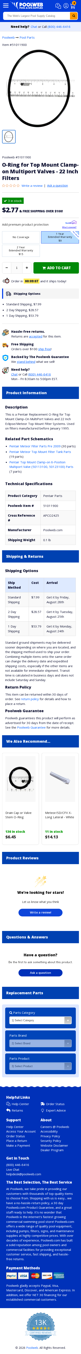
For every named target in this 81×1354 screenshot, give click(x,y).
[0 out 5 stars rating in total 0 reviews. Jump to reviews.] (12, 185)
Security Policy (50, 1141)
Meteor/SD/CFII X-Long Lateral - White (59, 815)
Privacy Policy (50, 1136)
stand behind (26, 362)
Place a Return (16, 1141)
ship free (44, 349)
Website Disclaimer (54, 1145)
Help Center (20, 1104)
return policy (30, 699)
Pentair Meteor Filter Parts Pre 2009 (35, 446)
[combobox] (40, 16)
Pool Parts (27, 37)
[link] (56, 268)
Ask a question (57, 185)
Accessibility (49, 1131)
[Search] (73, 16)
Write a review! (40, 912)
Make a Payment (18, 1145)
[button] (58, 6)
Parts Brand (18, 1035)
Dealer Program (52, 1150)
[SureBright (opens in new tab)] (70, 223)
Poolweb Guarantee (31, 727)
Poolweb (8, 37)
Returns (17, 1110)
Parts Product (19, 1058)
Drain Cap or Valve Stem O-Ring (18, 815)
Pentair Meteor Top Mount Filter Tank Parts (40, 452)
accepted (35, 336)
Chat (34, 26)
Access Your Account (21, 1131)
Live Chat (12, 1169)
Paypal (45, 1285)
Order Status (55, 1104)
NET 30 (37, 1295)
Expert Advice (56, 1110)
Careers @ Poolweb (54, 1127)
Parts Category (23, 1012)
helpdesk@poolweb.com (23, 1174)
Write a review (32, 185)
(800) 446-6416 (59, 26)
